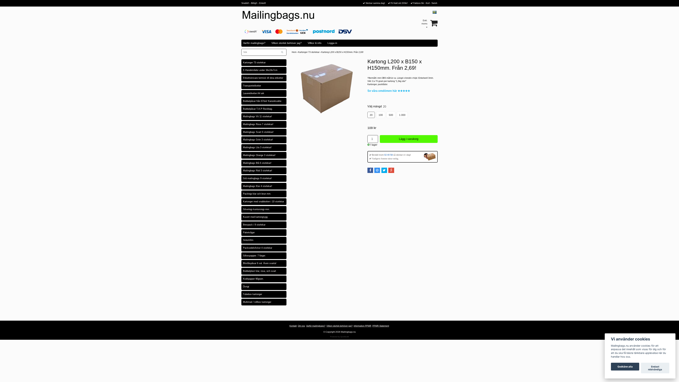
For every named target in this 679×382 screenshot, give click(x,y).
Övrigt (246, 286)
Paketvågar (249, 232)
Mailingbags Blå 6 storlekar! (257, 163)
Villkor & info (314, 43)
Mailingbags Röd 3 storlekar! (257, 170)
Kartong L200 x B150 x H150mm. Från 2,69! (342, 52)
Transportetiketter (252, 85)
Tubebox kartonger (252, 294)
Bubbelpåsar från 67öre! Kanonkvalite (262, 101)
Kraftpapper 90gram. (253, 278)
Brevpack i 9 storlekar (254, 224)
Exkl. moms (424, 22)
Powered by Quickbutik (339, 337)
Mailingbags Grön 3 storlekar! (258, 139)
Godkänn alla (625, 366)
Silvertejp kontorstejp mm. (256, 209)
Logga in (332, 43)
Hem (295, 52)
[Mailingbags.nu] (281, 18)
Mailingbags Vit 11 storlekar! (257, 116)
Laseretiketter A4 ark (253, 93)
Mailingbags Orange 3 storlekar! (259, 155)
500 (391, 115)
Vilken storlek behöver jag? (286, 43)
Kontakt (293, 326)
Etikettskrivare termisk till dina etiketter (263, 78)
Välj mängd (376, 106)
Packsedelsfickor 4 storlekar (257, 248)
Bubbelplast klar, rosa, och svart (259, 271)
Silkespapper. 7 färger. (254, 255)
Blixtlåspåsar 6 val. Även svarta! (259, 263)
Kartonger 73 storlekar (254, 62)
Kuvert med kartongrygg (255, 217)
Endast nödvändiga (655, 368)
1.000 (402, 115)
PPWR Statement (380, 326)
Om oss (301, 326)
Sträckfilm (248, 240)
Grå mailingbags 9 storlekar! (257, 178)
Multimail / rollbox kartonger (257, 302)
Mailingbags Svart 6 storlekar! (258, 132)
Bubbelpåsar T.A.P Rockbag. (258, 109)
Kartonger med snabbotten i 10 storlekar (263, 201)
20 (371, 115)
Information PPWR (362, 326)
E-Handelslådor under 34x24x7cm (260, 70)
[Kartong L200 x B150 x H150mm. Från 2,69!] (327, 87)
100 (381, 115)
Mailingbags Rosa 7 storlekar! (258, 124)
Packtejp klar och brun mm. (257, 193)
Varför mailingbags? (254, 43)
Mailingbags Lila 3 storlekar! (257, 147)
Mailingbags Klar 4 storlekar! (257, 186)
